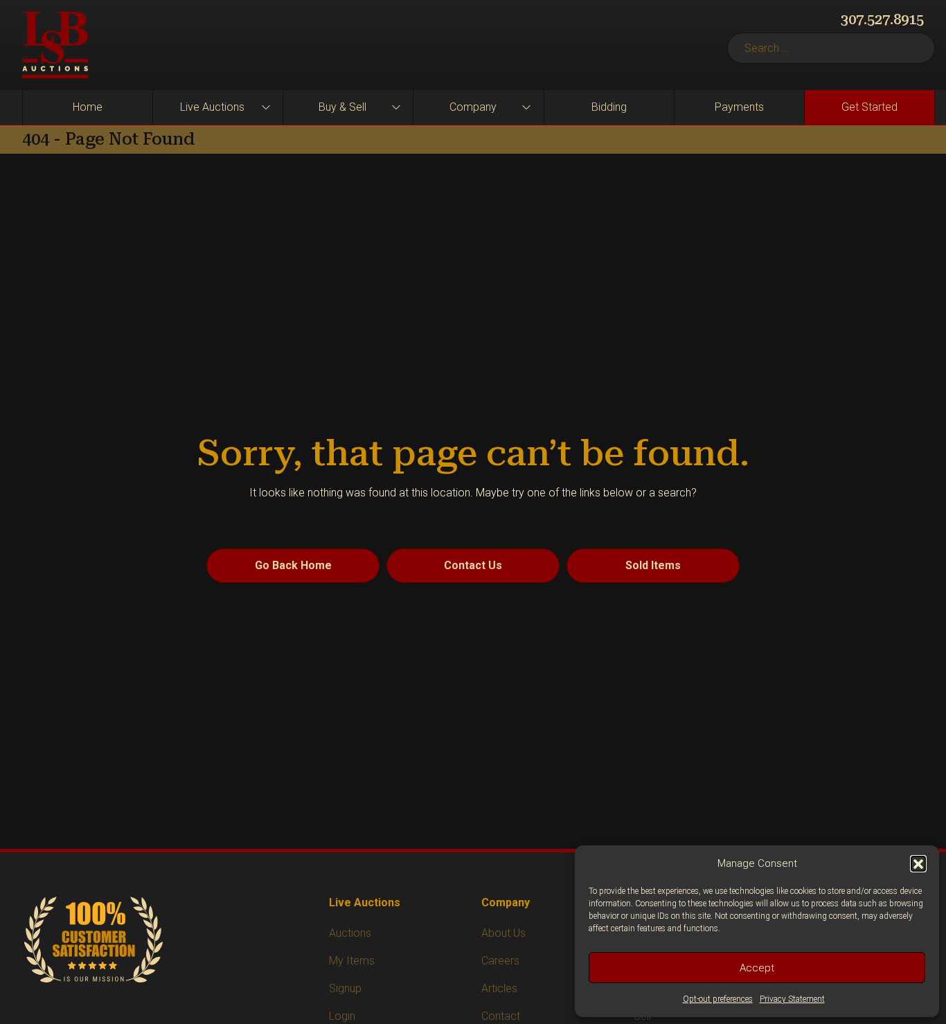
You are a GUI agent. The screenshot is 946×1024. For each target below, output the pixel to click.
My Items (352, 960)
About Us (503, 933)
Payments (739, 107)
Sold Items (653, 565)
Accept (757, 968)
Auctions (350, 933)
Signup (345, 988)
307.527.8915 (882, 19)
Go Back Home (293, 565)
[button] (918, 863)
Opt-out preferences (718, 999)
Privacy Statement (792, 999)
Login (342, 1016)
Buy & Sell (342, 107)
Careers (500, 960)
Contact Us (473, 565)
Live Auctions (212, 107)
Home (87, 107)
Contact (500, 1016)
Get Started (869, 107)
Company (473, 107)
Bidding (609, 107)
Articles (499, 988)
